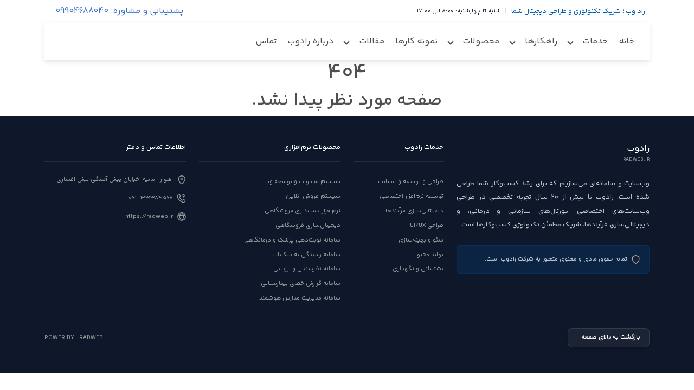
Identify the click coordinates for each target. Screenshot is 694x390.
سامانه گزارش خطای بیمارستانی (300, 283)
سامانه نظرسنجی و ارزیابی (306, 269)
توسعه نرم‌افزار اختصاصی (412, 196)
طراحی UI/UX (427, 225)
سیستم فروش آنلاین (313, 196)
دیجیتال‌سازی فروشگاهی (307, 225)
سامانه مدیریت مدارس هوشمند (299, 298)
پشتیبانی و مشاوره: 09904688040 (119, 11)
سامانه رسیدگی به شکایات (306, 254)
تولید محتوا (429, 254)
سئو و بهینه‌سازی (421, 240)
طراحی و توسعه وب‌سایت (411, 181)
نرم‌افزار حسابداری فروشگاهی (302, 211)
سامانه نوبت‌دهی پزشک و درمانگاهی (292, 240)
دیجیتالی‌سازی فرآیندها (414, 211)
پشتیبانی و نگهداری (418, 269)
